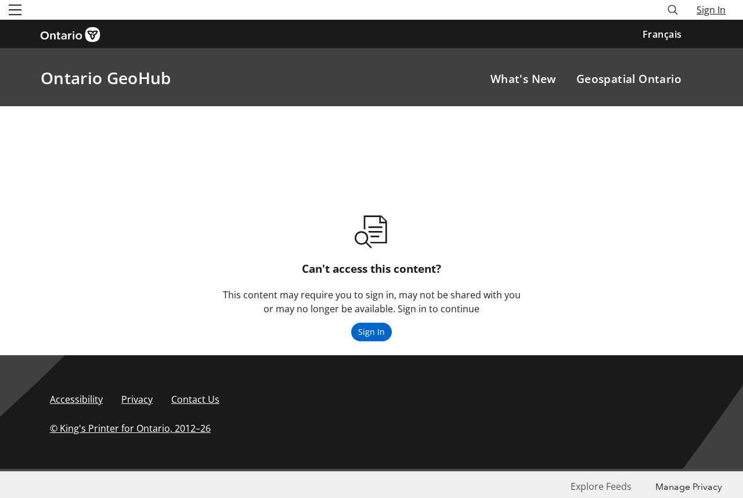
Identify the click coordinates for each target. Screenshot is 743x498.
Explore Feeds (601, 486)
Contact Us (195, 399)
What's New (523, 78)
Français (662, 34)
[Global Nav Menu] (15, 10)
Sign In (711, 9)
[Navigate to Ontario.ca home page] (74, 33)
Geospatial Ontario (628, 78)
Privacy (137, 399)
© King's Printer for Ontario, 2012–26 (130, 428)
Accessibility (76, 399)
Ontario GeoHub (106, 78)
